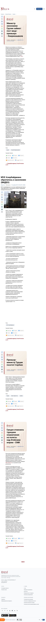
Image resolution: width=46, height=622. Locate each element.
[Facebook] (5, 611)
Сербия (21, 395)
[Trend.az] (5, 9)
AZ (41, 619)
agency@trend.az (4, 582)
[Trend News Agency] (4, 572)
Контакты (26, 591)
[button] (2, 17)
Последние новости (5, 588)
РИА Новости (9, 462)
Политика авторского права (29, 602)
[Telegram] (12, 611)
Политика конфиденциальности (30, 600)
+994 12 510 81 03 (4, 581)
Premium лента (4, 589)
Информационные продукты (6, 600)
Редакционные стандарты (29, 593)
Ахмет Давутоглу (14, 395)
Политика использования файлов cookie (31, 604)
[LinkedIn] (15, 611)
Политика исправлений (28, 594)
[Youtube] (10, 611)
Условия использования (28, 599)
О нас (25, 588)
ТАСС (21, 56)
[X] (7, 611)
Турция (7, 395)
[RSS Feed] (17, 611)
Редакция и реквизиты (28, 589)
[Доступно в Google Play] (12, 615)
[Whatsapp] (2, 611)
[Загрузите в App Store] (4, 615)
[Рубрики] (44, 9)
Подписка (3, 599)
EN (39, 619)
